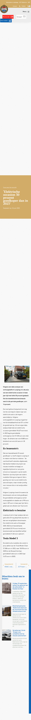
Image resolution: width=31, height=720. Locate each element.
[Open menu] (26, 12)
